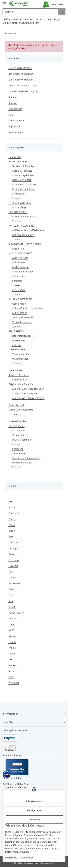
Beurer (12, 519)
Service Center (16, 132)
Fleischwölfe (18, 262)
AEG (11, 501)
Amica (12, 507)
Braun (12, 530)
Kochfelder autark (21, 179)
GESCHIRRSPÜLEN (18, 211)
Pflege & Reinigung (22, 439)
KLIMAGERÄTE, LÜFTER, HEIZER (25, 244)
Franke (12, 577)
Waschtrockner (20, 358)
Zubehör (16, 198)
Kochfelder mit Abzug (23, 189)
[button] (34, 713)
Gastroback (14, 583)
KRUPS (12, 606)
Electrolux (14, 560)
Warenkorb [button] (58, 4)
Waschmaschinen (21, 354)
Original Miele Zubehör (21, 384)
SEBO (11, 659)
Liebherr (13, 618)
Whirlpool (14, 682)
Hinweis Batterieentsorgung (23, 91)
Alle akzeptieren (34, 801)
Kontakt (13, 103)
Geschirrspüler (16, 425)
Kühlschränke (19, 312)
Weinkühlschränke (22, 322)
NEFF (11, 630)
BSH (11, 536)
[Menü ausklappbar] (4, 2)
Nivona (12, 636)
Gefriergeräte (19, 303)
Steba (12, 671)
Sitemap (13, 97)
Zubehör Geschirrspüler (25, 393)
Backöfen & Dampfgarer (25, 166)
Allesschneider (20, 257)
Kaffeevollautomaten (23, 234)
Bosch (12, 524)
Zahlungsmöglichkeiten (21, 73)
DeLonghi (14, 548)
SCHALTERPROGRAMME (21, 409)
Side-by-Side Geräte (22, 317)
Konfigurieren (34, 810)
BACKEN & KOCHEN (19, 161)
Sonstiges (17, 280)
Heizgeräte (18, 248)
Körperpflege (19, 207)
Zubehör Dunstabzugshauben (28, 388)
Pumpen (16, 444)
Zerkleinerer (18, 289)
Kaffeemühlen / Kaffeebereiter (28, 230)
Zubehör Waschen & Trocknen (28, 397)
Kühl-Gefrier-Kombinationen (27, 308)
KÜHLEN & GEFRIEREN (20, 299)
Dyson (12, 554)
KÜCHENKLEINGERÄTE (20, 253)
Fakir (11, 571)
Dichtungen (18, 430)
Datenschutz (26, 857)
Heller (12, 595)
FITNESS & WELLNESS (20, 202)
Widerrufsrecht (17, 120)
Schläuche (17, 448)
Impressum (11, 857)
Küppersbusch (16, 612)
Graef (11, 589)
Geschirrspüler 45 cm (23, 216)
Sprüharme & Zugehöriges (26, 458)
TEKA (11, 677)
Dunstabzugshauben (23, 175)
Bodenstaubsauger (22, 335)
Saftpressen (18, 276)
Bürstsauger (18, 340)
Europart (13, 565)
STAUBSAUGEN (16, 331)
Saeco (12, 653)
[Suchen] (61, 11)
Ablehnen (34, 819)
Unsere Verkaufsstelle (20, 67)
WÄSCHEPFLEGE (17, 349)
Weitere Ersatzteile (22, 462)
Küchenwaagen (20, 266)
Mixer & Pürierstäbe (23, 271)
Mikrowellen (18, 193)
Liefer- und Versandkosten (23, 85)
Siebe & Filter (19, 453)
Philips (12, 647)
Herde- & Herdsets (22, 170)
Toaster (16, 285)
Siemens (16, 414)
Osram (12, 641)
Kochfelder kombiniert (24, 184)
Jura (11, 600)
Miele (11, 624)
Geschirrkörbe (19, 435)
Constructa (14, 542)
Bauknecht (14, 513)
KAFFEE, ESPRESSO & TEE (22, 225)
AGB (11, 114)
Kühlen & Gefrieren (19, 374)
